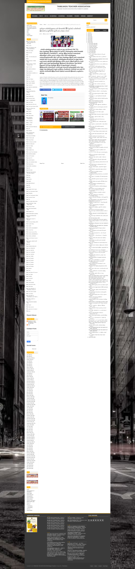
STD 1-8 (46, 16)
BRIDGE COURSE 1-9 (32, 73)
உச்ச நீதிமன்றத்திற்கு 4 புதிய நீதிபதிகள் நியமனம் (98, 199)
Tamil (29, 270)
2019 (89, 42)
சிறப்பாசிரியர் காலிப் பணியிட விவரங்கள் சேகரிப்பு (98, 321)
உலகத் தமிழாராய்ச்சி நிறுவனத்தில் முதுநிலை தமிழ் (98, 280)
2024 (89, 35)
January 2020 (29, 454)
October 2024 (29, 370)
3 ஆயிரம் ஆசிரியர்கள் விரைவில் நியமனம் (96, 136)
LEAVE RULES (31, 160)
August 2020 (29, 443)
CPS (28, 32)
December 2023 (30, 381)
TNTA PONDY (29, 35)
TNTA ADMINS (34, 16)
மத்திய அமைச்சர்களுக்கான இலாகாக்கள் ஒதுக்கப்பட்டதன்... (97, 72)
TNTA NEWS (76, 16)
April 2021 (29, 431)
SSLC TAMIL (30, 256)
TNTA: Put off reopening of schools (96, 100)
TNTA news (30, 286)
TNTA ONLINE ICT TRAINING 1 (30, 491)
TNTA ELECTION (31, 284)
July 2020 (29, 445)
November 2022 (30, 401)
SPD (29, 244)
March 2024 (29, 376)
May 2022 (29, 410)
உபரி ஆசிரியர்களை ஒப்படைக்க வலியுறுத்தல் (97, 249)
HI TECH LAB (31, 137)
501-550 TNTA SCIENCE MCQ (53, 517)
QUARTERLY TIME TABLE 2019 (31, 204)
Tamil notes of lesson (32, 272)
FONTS (29, 111)
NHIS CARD (29, 25)
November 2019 (30, 457)
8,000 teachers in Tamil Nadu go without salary (98, 301)
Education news (31, 98)
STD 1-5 (28, 504)
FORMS (29, 113)
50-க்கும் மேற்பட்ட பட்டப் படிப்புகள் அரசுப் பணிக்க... (98, 319)
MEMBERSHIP (90, 16)
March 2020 (29, 451)
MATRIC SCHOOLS (32, 166)
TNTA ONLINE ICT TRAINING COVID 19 (31, 289)
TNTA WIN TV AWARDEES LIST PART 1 (32, 296)
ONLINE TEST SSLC (32, 189)
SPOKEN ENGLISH (32, 246)
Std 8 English (31, 264)
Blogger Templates (52, 565)
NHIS (29, 177)
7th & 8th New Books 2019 (94, 218)
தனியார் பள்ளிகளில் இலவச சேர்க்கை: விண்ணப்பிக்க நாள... (96, 313)
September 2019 (30, 460)
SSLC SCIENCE (31, 252)
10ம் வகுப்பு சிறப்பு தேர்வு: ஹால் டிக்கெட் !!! (97, 70)
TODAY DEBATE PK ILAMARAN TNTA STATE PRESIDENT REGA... (98, 60)
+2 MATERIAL (30, 506)
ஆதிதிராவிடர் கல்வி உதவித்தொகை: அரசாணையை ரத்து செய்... (96, 145)
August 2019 (29, 462)
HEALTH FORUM (31, 135)
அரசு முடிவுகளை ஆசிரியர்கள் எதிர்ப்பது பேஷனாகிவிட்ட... (96, 190)
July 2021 (29, 426)
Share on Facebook (47, 89)
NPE (29, 185)
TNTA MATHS (29, 496)
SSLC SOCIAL (31, 254)
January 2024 (29, 379)
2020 (89, 40)
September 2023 (30, 385)
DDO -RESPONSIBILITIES (73, 520)
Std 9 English (31, 266)
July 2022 (29, 407)
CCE (29, 77)
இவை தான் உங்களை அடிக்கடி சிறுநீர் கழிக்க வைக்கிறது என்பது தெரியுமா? (76, 554)
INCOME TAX (31, 149)
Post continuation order (33, 195)
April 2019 (29, 468)
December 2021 (30, 418)
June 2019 (29, 465)
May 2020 (29, 448)
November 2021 (30, 420)
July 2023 (29, 389)
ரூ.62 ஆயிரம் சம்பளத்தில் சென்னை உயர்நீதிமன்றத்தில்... (95, 172)
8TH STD (30, 67)
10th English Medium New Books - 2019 (97, 276)
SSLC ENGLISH (31, 248)
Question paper (31, 206)
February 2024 (30, 378)
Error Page (105, 566)
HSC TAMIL (30, 145)
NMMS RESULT (31, 183)
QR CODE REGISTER (32, 201)
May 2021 (29, 429)
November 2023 (30, 382)
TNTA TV (41, 16)
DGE (29, 94)
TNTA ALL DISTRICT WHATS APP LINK (31, 501)
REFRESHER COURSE (33, 213)
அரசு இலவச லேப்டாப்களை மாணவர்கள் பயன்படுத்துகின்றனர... (96, 262)
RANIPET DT (31, 211)
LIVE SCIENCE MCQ (32, 162)
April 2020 (29, 449)
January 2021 (29, 435)
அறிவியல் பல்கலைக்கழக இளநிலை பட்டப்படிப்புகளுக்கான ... (95, 297)
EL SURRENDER (31, 100)
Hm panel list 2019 (32, 141)
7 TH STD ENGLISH (32, 56)
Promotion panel (31, 197)
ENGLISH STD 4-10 (32, 104)
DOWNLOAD (83, 16)
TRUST (29, 305)
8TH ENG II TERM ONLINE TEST (31, 64)
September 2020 (30, 442)
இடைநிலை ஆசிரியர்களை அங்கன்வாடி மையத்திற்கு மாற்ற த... (96, 195)
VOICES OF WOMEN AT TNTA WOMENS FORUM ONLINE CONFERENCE (76, 527)
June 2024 (29, 373)
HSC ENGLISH (31, 143)
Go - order (30, 122)
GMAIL (28, 29)
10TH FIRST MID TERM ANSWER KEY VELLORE (31, 42)
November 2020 (30, 438)
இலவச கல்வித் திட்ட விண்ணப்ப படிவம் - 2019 (97, 76)
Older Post (82, 163)
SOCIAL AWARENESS (33, 234)
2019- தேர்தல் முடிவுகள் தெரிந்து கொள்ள (97, 188)
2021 (89, 39)
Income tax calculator (32, 152)
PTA (29, 199)
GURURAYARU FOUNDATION (30, 133)
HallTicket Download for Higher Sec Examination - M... (96, 103)
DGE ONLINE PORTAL (31, 27)
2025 (89, 34)
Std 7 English (31, 262)
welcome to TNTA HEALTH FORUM (75, 550)
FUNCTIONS (30, 115)
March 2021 (29, 432)
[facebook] (107, 1)
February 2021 (30, 434)
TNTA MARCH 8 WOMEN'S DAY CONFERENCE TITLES (74, 533)
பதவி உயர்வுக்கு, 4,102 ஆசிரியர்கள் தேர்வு (97, 66)
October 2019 (29, 459)
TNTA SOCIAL (30, 499)
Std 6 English (31, 260)
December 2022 (30, 399)
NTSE (29, 187)
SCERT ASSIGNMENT (33, 228)
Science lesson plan (32, 232)
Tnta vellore (30, 293)
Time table (30, 274)
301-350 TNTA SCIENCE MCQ (53, 525)
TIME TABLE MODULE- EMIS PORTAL (97, 141)
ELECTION (30, 102)
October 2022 (29, 403)
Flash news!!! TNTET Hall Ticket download (97, 139)
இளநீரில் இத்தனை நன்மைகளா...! (95, 200)
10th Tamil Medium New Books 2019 (96, 278)
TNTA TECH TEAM (32, 291)
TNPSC (29, 280)
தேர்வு (29, 311)
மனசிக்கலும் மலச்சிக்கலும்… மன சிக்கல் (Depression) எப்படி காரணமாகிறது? (75, 544)
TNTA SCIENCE (30, 497)
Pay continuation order (33, 191)
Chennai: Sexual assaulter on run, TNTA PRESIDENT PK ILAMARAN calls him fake (56, 538)
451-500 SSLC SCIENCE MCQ (53, 520)
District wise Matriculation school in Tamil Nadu (98, 275)
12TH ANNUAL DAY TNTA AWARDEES (31, 48)
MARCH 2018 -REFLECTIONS (74, 529)
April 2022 (29, 412)
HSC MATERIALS (61, 16)
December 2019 (30, 455)
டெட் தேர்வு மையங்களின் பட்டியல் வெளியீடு (97, 77)
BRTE (29, 75)
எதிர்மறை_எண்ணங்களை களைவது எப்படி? (76, 546)
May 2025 (29, 364)
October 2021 (29, 421)
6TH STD (30, 52)
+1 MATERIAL (30, 507)
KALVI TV (30, 158)
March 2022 (29, 413)
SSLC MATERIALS (53, 16)
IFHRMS (28, 34)
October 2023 (29, 384)
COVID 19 (30, 85)
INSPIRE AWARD (31, 154)
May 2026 (29, 356)
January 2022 (29, 417)
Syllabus (30, 268)
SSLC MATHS (31, 250)
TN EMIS (30, 276)
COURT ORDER (31, 83)
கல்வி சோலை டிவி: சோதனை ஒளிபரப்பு (96, 209)
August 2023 (29, 387)
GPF (28, 31)
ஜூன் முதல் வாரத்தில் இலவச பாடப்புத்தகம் (97, 259)
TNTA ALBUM (31, 282)
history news (31, 139)
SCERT (29, 225)
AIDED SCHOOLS (32, 69)
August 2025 (29, 359)
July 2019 (29, 463)
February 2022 (30, 415)
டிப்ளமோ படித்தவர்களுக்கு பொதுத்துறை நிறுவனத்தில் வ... (96, 205)
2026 (89, 32)
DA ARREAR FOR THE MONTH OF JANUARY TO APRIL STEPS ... (98, 226)
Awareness (30, 71)
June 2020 (29, 446)
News (29, 175)
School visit (30, 229)
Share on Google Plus (70, 89)
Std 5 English (31, 258)
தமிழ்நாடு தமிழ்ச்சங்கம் (90, 27)
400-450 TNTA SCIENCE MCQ (53, 522)
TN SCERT (30, 278)
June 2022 (29, 409)
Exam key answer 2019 (33, 106)
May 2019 (29, 466)
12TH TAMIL (30, 50)
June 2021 (29, 428)
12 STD (29, 45)
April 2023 (29, 393)
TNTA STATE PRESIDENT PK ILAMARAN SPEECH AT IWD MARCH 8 (76, 537)
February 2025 (30, 368)
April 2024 (29, 375)
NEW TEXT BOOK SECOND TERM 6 (31, 173)
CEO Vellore (30, 79)
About (96, 566)
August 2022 (29, 406)
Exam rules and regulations (31, 109)
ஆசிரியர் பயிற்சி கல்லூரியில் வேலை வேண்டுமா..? (98, 279)
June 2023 (29, 390)
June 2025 (29, 362)
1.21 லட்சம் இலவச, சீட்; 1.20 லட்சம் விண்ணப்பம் (98, 251)
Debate (29, 89)
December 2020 (30, 437)
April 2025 (29, 365)
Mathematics (30, 164)
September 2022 (30, 404)
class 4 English (31, 81)
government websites (32, 126)
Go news (30, 124)
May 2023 (29, 392)
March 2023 (29, 395)
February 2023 (30, 396)
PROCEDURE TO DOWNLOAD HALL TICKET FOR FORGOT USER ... (98, 87)
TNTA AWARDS (69, 16)
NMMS (29, 181)
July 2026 (29, 354)
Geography (30, 120)
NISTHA (30, 179)
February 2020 (30, 452)
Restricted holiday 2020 (33, 221)
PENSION (30, 193)
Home (29, 16)
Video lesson (31, 307)
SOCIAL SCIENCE (32, 236)
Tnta (29, 324)
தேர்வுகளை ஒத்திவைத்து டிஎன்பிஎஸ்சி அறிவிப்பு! (98, 219)
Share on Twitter (58, 89)
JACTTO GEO (31, 156)
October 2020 (29, 440)
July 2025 (29, 361)
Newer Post (42, 163)
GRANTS (30, 130)
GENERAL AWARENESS (30, 118)
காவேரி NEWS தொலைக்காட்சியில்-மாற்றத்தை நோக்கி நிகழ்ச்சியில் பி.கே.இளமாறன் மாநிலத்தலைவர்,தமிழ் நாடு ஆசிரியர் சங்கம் (56, 543)
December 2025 (30, 358)
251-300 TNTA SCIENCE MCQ (53, 527)
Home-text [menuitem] (34, 348)
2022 (89, 38)
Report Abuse (31, 315)
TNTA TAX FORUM (71, 517)
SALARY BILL (31, 223)
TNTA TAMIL (29, 493)
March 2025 (29, 367)
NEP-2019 (30, 170)
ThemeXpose (64, 565)
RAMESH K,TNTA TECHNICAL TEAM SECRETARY (32, 322)
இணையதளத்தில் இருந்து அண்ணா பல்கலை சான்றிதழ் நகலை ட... (97, 283)
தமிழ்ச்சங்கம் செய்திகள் (32, 309)
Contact (100, 566)
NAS (29, 168)
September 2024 (30, 371)
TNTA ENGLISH (30, 494)
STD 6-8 (28, 508)
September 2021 (30, 423)
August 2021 (29, 424)
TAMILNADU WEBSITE (31, 28)
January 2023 (29, 398)
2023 (89, 36)
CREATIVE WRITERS (32, 87)
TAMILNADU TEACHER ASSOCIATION (73, 6)
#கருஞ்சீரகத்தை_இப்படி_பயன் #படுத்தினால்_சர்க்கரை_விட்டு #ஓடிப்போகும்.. (76, 557)
